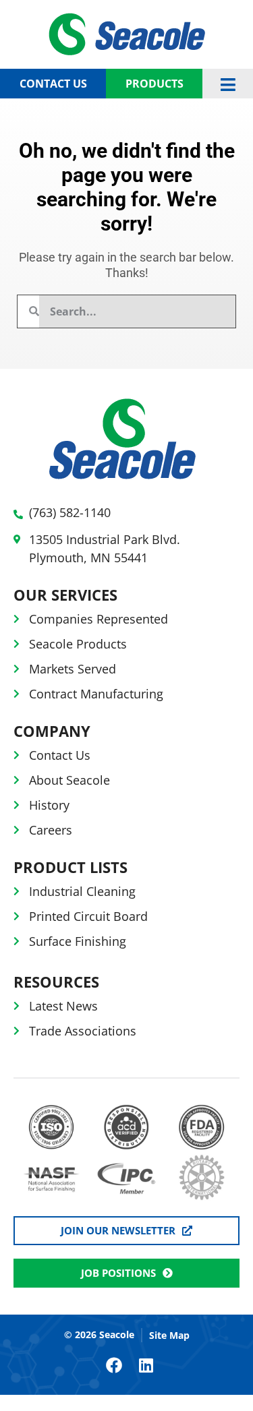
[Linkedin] (146, 1365)
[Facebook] (114, 1365)
